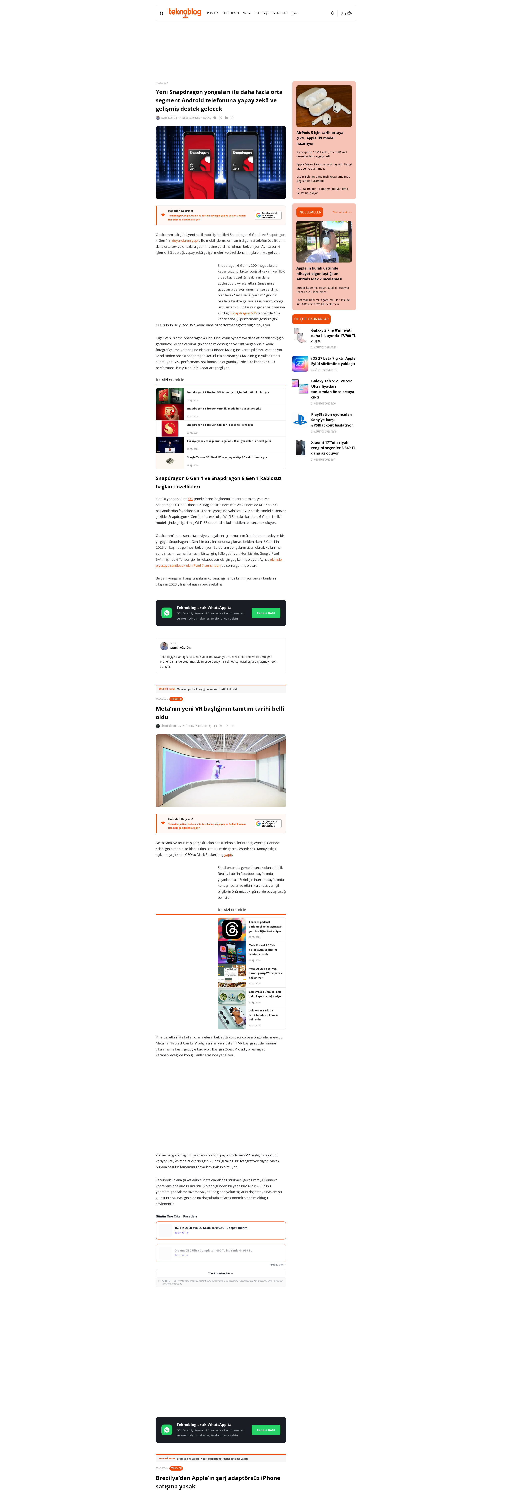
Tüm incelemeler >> (342, 212)
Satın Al (180, 1232)
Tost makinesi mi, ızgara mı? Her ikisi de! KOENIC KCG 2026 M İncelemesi (323, 302)
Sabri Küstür (169, 118)
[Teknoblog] (185, 13)
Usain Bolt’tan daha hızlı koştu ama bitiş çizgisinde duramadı (323, 179)
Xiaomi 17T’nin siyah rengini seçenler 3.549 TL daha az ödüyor (333, 448)
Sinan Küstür (169, 726)
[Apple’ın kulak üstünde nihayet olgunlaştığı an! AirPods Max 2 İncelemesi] (324, 242)
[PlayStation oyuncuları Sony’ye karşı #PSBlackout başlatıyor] (300, 420)
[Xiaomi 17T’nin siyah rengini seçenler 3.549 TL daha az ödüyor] (300, 448)
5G (190, 498)
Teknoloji (176, 698)
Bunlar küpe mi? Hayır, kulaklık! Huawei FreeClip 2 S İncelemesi (322, 290)
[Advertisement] (221, 1319)
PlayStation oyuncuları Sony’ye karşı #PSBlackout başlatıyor (332, 420)
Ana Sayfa (161, 82)
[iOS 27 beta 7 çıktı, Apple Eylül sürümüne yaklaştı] (300, 364)
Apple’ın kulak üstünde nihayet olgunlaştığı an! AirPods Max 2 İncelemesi (319, 273)
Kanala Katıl (266, 613)
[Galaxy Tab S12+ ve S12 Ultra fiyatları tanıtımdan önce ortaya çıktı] (300, 386)
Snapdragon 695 (244, 313)
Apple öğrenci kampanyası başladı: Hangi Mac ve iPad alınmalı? (324, 166)
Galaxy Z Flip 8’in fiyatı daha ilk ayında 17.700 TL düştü (333, 335)
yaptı (228, 854)
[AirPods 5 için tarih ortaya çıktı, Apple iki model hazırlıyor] (324, 106)
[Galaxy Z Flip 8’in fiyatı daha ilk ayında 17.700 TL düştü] (300, 336)
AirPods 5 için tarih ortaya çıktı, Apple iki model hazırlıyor (319, 138)
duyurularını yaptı (185, 240)
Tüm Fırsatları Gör (219, 1273)
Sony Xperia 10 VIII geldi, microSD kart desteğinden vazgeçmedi (321, 154)
